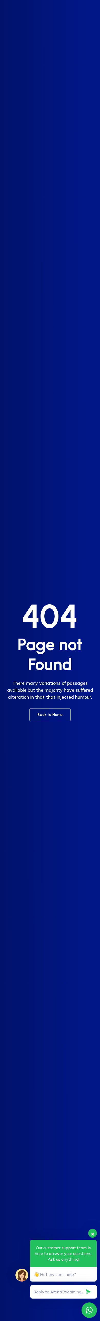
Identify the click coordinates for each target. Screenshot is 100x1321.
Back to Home (50, 714)
